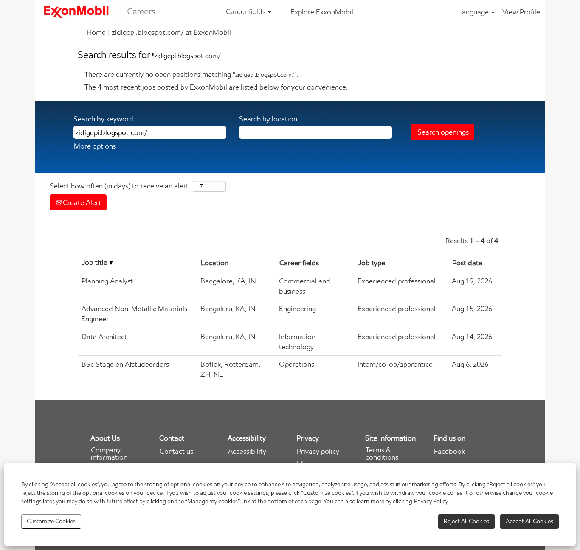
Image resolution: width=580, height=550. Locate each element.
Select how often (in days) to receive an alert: (120, 186)
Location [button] (214, 262)
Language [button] (474, 12)
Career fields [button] (246, 11)
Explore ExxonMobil (321, 12)
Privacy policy (318, 451)
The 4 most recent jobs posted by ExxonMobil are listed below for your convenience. (216, 87)
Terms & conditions (382, 453)
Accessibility (247, 451)
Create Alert (81, 202)
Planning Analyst (107, 281)
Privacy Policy (431, 501)
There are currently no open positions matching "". (191, 74)
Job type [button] (371, 262)
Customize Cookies (51, 521)
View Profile (521, 12)
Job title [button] (95, 262)
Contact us (176, 451)
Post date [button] (467, 262)
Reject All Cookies (466, 521)
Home (96, 32)
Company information (109, 453)
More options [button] (95, 146)
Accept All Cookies (529, 521)
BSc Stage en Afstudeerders (125, 364)
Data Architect (104, 336)
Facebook (449, 451)
